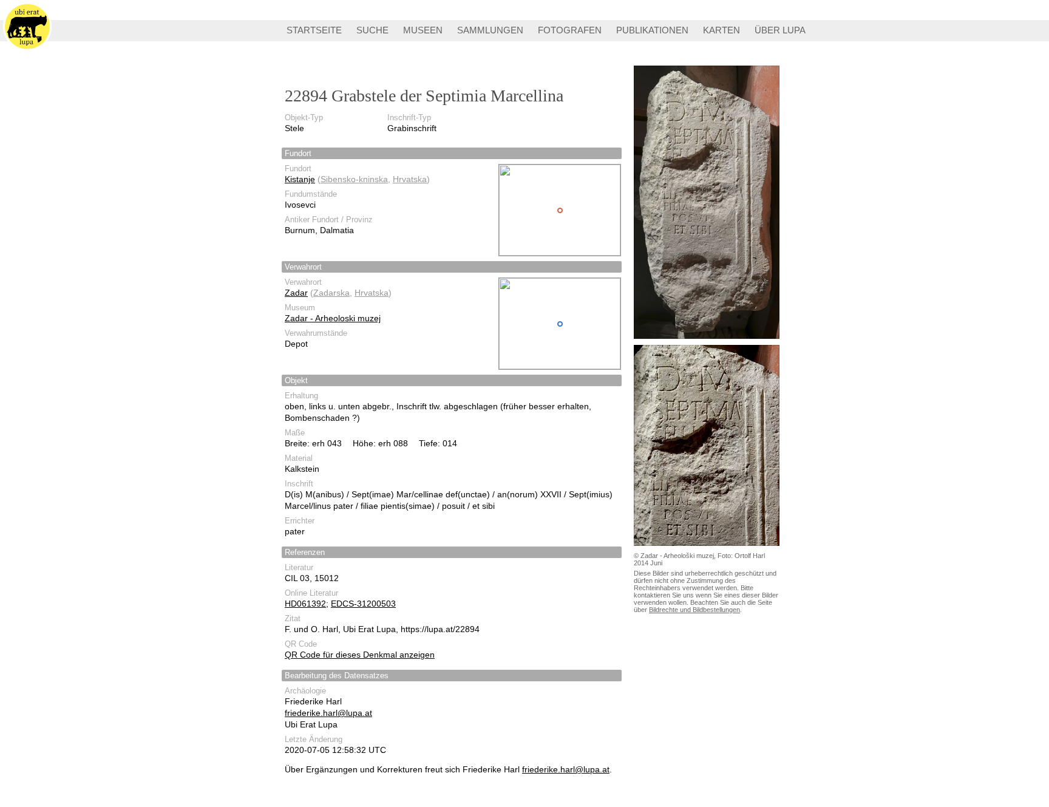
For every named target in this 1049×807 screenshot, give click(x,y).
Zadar (296, 293)
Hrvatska (410, 179)
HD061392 (305, 603)
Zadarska (331, 293)
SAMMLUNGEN (490, 30)
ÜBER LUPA (780, 30)
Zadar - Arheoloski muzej (333, 318)
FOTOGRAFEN (570, 30)
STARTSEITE (314, 30)
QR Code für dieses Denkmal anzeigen (360, 654)
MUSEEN (423, 30)
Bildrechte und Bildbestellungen (694, 609)
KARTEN (721, 30)
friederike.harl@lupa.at (328, 713)
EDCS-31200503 (363, 603)
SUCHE (372, 30)
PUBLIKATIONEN (652, 30)
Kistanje (300, 179)
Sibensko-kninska (354, 179)
